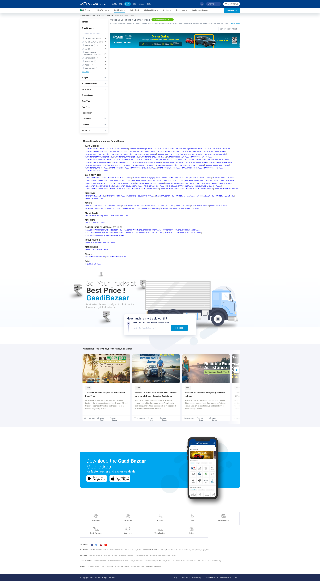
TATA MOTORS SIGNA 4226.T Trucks (191, 165)
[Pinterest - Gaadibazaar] (102, 545)
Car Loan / (97, 561)
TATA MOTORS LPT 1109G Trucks (97, 168)
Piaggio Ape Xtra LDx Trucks (95, 257)
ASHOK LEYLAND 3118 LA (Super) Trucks (146, 178)
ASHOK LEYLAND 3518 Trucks (120, 181)
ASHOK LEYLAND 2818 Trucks (154, 186)
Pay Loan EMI (232, 10)
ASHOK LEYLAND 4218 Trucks (222, 183)
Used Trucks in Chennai (105, 15)
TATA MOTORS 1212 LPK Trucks (149, 162)
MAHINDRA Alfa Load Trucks (185, 196)
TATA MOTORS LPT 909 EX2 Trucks (98, 162)
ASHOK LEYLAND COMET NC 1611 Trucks (100, 186)
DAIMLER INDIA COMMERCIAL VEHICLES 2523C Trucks (181, 230)
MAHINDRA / (117, 550)
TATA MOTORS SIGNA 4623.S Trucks (144, 168)
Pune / (161, 555)
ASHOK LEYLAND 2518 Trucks (124, 183)
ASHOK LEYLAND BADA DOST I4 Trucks (170, 181)
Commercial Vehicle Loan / (124, 561)
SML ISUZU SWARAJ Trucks (95, 223)
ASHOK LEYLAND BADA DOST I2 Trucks (129, 186)
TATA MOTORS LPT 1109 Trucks (168, 151)
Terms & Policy (210, 577)
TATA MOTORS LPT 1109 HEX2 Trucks (217, 149)
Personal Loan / (181, 561)
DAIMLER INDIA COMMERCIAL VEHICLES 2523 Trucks (104, 230)
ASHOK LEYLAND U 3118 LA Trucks (172, 189)
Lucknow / (168, 555)
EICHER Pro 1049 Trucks (218, 206)
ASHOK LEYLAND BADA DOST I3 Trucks (198, 181)
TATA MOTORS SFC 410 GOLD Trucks (98, 160)
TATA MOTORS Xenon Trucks (123, 160)
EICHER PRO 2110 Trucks (200, 206)
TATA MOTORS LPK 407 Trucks (218, 160)
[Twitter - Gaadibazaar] (97, 545)
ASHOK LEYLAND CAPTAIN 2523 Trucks (179, 186)
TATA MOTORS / (94, 550)
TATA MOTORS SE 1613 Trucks (142, 165)
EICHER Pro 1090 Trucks (112, 206)
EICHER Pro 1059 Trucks (150, 209)
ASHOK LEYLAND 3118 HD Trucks (97, 181)
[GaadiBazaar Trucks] (127, 4)
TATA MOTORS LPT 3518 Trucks (215, 154)
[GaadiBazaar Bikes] (121, 4)
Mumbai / (115, 555)
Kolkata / (131, 555)
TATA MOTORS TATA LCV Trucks (195, 160)
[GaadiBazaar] (93, 4)
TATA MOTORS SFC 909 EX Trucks (220, 162)
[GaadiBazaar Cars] (114, 4)
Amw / (193, 550)
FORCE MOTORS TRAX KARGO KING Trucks (100, 243)
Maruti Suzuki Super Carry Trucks (97, 216)
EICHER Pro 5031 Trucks (113, 209)
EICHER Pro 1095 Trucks (130, 206)
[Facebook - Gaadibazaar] (93, 545)
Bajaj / (204, 550)
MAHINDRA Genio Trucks (205, 196)
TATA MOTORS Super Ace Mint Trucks (189, 149)
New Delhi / (108, 555)
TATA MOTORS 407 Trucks (119, 151)
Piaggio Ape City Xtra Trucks (116, 257)
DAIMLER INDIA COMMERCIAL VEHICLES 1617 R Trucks (104, 233)
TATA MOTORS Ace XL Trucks (164, 149)
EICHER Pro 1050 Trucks (168, 209)
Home (82, 15)
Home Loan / (171, 561)
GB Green (86, 10)
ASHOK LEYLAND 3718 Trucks (200, 178)
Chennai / (91, 555)
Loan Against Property (213, 561)
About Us (184, 577)
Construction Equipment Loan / (145, 561)
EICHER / (134, 550)
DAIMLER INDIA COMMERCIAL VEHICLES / (151, 550)
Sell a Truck (134, 10)
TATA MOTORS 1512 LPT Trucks (178, 157)
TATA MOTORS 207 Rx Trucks (191, 151)
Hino (208, 550)
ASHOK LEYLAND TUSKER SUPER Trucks (150, 183)
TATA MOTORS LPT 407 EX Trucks (97, 154)
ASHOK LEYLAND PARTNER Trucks (226, 189)
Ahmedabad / (154, 555)
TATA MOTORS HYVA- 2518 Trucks (146, 160)
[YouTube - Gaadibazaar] (106, 545)
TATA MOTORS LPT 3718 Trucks (166, 165)
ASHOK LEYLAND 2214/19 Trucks (143, 181)
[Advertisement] (175, 67)
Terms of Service (225, 577)
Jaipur (174, 555)
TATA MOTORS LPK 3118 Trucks (97, 171)
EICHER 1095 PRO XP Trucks (189, 209)
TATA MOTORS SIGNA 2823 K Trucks (124, 162)
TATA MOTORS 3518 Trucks (120, 168)
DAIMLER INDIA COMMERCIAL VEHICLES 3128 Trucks (182, 233)
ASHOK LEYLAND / (106, 550)
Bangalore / (99, 555)
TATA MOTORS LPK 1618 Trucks (145, 154)
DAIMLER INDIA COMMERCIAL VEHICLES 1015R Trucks (142, 230)
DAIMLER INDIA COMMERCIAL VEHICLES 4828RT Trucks (105, 235)
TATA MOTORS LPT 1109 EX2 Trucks (142, 151)
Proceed (179, 328)
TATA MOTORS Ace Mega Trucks (140, 149)
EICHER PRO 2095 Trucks (131, 209)
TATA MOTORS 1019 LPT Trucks (196, 162)
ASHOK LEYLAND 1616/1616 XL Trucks (175, 178)
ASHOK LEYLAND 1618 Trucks (224, 181)
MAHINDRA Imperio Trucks (225, 196)
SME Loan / (202, 561)
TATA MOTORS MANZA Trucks (96, 165)
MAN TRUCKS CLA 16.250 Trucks (97, 250)
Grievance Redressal (153, 566)
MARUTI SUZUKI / (172, 550)
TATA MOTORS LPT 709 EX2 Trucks (126, 157)
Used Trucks (90, 15)
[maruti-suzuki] (175, 40)
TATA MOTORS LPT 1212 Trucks (119, 165)
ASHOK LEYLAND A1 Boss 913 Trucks (208, 186)
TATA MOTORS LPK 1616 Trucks (169, 168)
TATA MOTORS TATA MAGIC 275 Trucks (99, 157)
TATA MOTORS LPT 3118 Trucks (168, 154)
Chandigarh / (145, 555)
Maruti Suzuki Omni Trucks (119, 216)
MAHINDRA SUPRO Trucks (95, 199)
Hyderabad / (123, 555)
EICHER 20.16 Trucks (148, 206)
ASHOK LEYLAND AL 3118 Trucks (119, 178)
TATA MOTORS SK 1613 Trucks (121, 154)
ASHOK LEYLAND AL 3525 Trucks (176, 183)
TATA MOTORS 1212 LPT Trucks (214, 151)
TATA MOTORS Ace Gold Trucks (117, 149)
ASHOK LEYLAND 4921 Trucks (120, 189)
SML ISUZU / (126, 550)
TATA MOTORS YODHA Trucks (172, 162)
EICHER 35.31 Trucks (182, 206)
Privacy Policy (196, 577)
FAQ (236, 577)
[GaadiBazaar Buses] (141, 4)
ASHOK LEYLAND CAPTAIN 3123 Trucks (99, 183)
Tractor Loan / (161, 561)
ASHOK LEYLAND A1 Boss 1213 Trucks (199, 189)
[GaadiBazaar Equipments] (135, 4)
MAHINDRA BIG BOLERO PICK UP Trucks (141, 196)
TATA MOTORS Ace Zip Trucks (191, 154)
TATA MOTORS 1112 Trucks (213, 168)
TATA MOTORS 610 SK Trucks (192, 168)
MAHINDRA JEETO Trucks (165, 196)
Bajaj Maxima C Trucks (93, 264)
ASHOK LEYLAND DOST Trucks (96, 178)
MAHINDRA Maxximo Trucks (95, 196)
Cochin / (137, 555)
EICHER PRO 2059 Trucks (94, 209)
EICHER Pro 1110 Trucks (94, 206)
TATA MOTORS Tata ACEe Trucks (97, 151)
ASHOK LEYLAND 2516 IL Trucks (223, 178)
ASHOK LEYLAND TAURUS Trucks (97, 189)
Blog (175, 577)
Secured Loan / (192, 561)
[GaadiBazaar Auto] (149, 4)
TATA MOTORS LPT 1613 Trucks (171, 160)
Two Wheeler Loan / (108, 561)
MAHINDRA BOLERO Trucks (116, 196)
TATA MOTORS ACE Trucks (95, 149)
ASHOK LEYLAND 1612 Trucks (200, 183)
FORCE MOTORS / (185, 550)
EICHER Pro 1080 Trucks (165, 206)
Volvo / (199, 550)
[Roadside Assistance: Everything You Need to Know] (206, 368)
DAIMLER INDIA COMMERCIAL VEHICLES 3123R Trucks (143, 233)
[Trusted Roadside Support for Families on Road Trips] (106, 368)
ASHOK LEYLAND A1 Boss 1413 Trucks (145, 189)
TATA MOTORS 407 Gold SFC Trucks (153, 157)
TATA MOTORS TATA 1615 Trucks (217, 165)
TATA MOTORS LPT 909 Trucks (201, 157)
